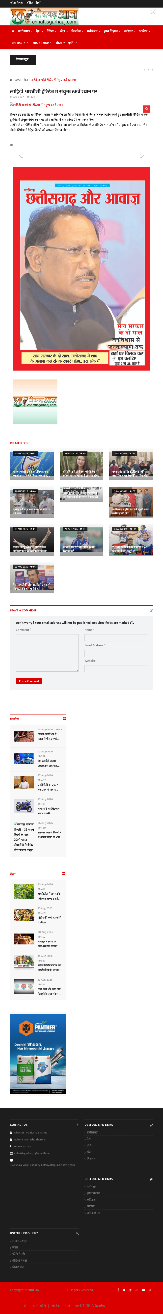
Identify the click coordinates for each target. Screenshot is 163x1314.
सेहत (59, 43)
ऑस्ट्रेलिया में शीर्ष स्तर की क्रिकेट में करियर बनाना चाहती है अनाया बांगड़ (81, 473)
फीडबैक (55, 1306)
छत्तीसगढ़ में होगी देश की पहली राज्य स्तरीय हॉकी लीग (130, 511)
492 (43, 889)
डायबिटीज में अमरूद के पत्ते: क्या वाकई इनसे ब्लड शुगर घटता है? (49, 899)
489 (43, 913)
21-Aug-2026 (45, 908)
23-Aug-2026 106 (125, 529)
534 (43, 984)
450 (43, 827)
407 (43, 780)
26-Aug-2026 (45, 823)
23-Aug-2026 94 (75, 529)
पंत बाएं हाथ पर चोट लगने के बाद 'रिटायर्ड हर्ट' (79, 549)
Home (17, 80)
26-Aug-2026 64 (25, 491)
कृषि (71, 43)
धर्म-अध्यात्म (19, 43)
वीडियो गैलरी (34, 3)
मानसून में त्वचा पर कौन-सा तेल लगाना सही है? (47, 946)
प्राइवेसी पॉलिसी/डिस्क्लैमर (90, 1306)
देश (38, 31)
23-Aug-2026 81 (25, 529)
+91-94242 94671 (24, 1146)
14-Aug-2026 (45, 956)
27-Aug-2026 (45, 751)
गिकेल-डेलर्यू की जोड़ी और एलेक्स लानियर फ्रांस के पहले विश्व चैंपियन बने (30, 551)
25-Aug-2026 (45, 884)
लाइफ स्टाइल (41, 43)
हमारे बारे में (39, 1306)
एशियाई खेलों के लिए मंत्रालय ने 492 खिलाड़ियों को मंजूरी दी (130, 549)
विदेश (50, 31)
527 (43, 960)
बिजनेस (76, 31)
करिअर (128, 31)
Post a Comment (29, 681)
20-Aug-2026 (45, 932)
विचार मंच (18, 1267)
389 (43, 756)
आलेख (143, 31)
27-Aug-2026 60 (75, 454)
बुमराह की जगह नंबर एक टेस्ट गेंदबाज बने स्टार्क (31, 511)
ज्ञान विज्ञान (111, 31)
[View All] (64, 719)
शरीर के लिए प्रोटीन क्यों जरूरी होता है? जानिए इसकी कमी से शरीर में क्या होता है (49, 972)
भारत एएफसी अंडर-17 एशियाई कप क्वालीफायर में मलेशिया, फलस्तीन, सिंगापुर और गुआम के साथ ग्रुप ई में (30, 475)
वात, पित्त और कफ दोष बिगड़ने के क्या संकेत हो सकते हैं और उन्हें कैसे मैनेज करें (49, 996)
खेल (62, 31)
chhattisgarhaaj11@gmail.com (32, 1153)
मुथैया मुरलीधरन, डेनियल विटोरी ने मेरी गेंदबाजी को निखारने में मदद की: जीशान (81, 497)
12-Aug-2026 (45, 979)
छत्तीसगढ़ (24, 31)
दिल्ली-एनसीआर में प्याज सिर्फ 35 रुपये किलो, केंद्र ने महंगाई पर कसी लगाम (49, 741)
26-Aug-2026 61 (124, 454)
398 (43, 804)
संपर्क (67, 1306)
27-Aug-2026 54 (25, 454)
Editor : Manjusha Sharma (29, 1139)
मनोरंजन (92, 31)
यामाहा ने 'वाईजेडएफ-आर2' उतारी (49, 811)
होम (26, 1306)
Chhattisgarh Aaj (53, 1290)
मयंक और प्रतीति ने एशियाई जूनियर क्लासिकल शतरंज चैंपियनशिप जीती (130, 473)
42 (60, 729)
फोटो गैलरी (16, 3)
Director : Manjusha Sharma (30, 1132)
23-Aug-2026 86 (25, 567)
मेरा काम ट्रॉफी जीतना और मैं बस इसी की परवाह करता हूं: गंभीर (31, 587)
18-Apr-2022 (17, 97)
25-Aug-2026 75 (124, 491)
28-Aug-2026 (45, 729)
